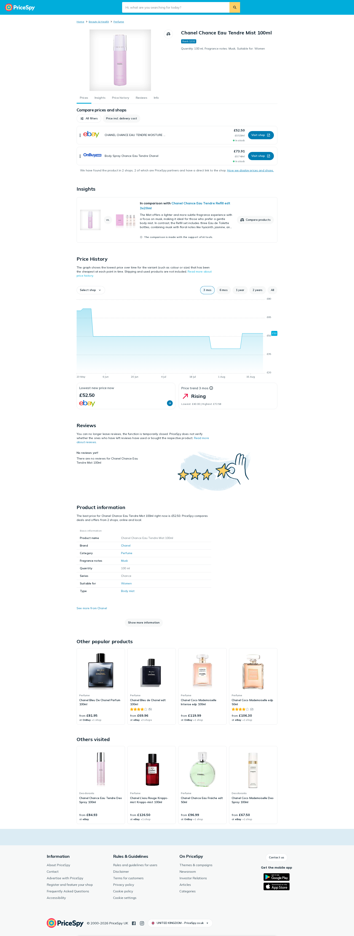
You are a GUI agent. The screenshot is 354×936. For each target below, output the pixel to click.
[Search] (234, 7)
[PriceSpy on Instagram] (142, 923)
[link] (177, 220)
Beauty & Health (99, 21)
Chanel (125, 545)
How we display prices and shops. (250, 170)
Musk (124, 561)
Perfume (118, 21)
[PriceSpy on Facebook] (133, 923)
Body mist (127, 591)
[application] (177, 338)
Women (126, 583)
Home (80, 21)
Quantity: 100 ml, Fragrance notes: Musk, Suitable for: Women (223, 48)
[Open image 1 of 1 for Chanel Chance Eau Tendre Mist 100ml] (120, 60)
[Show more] (80, 135)
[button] (89, 118)
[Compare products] (168, 33)
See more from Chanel (92, 608)
